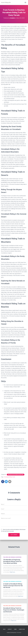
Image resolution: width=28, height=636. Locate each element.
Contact (10, 629)
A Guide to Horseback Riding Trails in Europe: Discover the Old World (13, 585)
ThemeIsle (19, 632)
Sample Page (22, 629)
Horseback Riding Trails (9, 477)
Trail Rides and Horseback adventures (15, 474)
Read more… (13, 572)
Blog (4, 629)
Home (15, 629)
